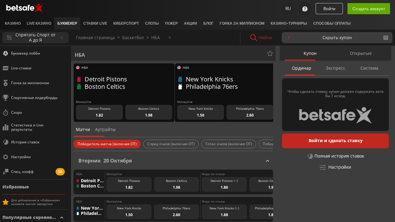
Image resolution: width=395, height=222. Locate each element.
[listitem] (13, 23)
